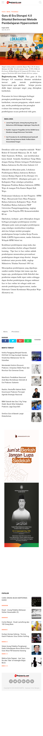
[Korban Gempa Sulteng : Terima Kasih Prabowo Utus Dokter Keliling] (36, 638)
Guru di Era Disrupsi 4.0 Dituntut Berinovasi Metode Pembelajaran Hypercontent (20, 19)
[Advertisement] (21, 569)
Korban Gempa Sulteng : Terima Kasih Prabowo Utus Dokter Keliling (15, 635)
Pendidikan (14, 12)
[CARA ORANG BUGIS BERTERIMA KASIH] (36, 602)
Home (4, 12)
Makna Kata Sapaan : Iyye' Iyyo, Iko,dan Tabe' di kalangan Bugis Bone (14, 660)
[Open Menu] (3, 2)
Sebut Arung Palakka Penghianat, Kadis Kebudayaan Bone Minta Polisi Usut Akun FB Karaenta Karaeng (16, 648)
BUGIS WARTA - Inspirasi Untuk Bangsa (27, 688)
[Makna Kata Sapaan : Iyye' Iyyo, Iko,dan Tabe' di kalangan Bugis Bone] (36, 662)
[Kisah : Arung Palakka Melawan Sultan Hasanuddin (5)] (36, 614)
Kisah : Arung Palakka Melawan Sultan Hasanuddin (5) (14, 611)
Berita (8, 12)
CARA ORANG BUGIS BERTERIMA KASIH (14, 599)
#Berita (5, 332)
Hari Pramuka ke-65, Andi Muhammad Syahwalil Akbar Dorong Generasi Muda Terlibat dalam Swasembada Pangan (22, 139)
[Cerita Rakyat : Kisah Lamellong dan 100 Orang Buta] (36, 626)
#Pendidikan (15, 332)
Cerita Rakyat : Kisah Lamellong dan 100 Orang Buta (15, 623)
